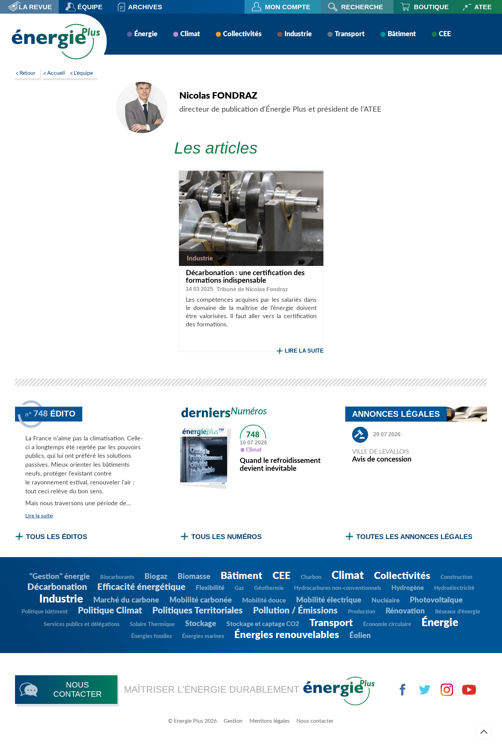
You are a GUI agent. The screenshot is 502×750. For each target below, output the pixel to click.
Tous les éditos (56, 536)
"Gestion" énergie (59, 576)
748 (253, 435)
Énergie (145, 34)
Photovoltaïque (436, 600)
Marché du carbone (126, 600)
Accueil (56, 73)
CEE (445, 34)
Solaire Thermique (152, 624)
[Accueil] (55, 41)
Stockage (200, 623)
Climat (190, 34)
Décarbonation (57, 587)
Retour (27, 73)
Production (361, 611)
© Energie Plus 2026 (192, 721)
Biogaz (155, 576)
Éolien (360, 635)
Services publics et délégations (82, 624)
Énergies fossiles (151, 636)
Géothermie (269, 588)
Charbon (311, 577)
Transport (350, 34)
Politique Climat (110, 610)
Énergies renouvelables (286, 635)
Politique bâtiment (45, 611)
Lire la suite (304, 351)
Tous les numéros (226, 536)
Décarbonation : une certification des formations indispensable (245, 276)
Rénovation (405, 611)
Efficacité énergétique (141, 587)
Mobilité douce (264, 600)
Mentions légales (269, 721)
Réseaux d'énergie (457, 611)
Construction (456, 577)
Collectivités (242, 34)
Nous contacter (315, 721)
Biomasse (194, 576)
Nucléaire (386, 600)
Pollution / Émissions (295, 610)
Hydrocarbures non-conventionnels (337, 588)
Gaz (239, 588)
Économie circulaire (387, 624)
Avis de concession (382, 459)
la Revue (35, 7)
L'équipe (83, 73)
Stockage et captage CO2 (262, 624)
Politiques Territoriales (197, 610)
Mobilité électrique (328, 600)
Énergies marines (203, 636)
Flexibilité (210, 588)
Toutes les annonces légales (414, 536)
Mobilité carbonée (200, 600)
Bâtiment (402, 34)
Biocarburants (117, 577)
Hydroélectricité (454, 588)
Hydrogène (407, 588)
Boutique (431, 7)
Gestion (233, 721)
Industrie (298, 34)
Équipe (90, 7)
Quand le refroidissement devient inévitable (280, 464)
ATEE (483, 7)
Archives (145, 7)
